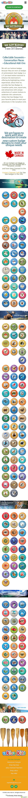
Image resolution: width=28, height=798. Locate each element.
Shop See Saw (14, 765)
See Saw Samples (14, 759)
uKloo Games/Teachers (14, 768)
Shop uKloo (14, 771)
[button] (14, 7)
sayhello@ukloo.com (14, 783)
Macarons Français (14, 762)
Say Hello (14, 773)
